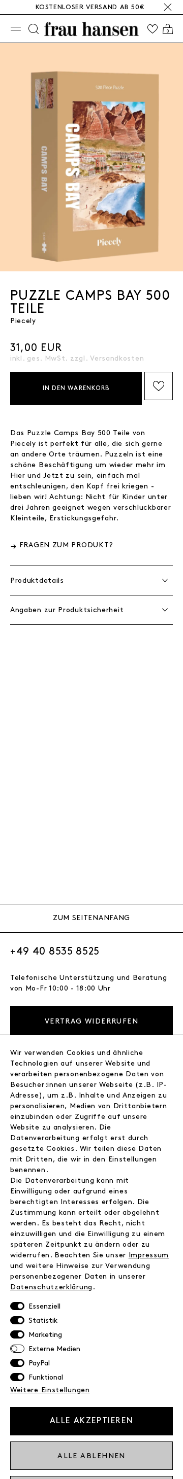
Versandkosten (117, 358)
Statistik (42, 1320)
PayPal (39, 1363)
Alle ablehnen (91, 1456)
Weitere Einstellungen (50, 1390)
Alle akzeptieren (92, 1421)
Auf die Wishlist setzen (158, 386)
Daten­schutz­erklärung (51, 1287)
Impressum (149, 1255)
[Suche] (33, 29)
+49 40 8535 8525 (55, 951)
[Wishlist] (152, 29)
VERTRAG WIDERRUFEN (91, 1021)
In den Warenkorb (76, 388)
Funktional (45, 1377)
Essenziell (44, 1306)
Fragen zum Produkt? (66, 545)
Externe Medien (54, 1349)
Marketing (45, 1334)
